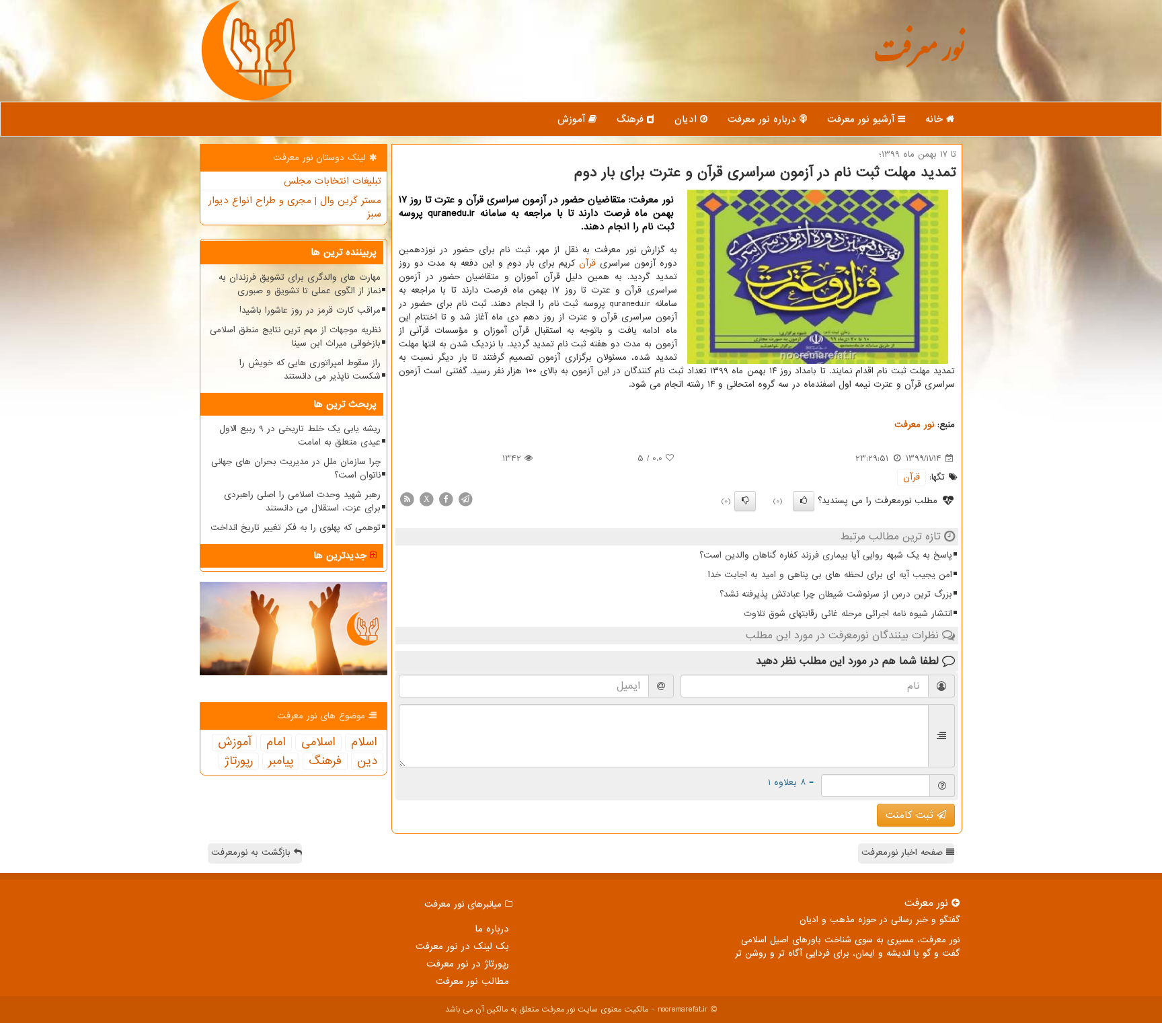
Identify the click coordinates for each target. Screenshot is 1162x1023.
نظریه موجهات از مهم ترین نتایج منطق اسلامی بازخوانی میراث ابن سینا (295, 337)
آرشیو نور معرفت (862, 119)
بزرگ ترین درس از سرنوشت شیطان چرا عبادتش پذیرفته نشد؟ (836, 594)
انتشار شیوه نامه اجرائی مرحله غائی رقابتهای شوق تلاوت (848, 613)
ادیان (687, 119)
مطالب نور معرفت (472, 981)
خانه (935, 119)
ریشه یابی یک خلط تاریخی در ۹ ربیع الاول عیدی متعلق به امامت (300, 435)
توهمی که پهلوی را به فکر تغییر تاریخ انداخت (295, 527)
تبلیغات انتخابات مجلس (332, 181)
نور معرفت (919, 57)
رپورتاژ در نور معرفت (467, 963)
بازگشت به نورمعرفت (252, 852)
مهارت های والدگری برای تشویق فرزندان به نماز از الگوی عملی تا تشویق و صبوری (300, 284)
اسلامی (318, 742)
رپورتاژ (239, 761)
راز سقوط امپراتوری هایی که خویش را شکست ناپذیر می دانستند (310, 369)
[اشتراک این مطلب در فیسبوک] (446, 498)
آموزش (572, 119)
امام (276, 742)
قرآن (587, 263)
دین (367, 761)
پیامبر (280, 761)
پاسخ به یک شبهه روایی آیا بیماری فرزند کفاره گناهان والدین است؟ (825, 555)
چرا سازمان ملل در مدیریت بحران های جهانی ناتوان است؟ (296, 468)
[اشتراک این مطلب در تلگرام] (465, 498)
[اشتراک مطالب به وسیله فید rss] (407, 498)
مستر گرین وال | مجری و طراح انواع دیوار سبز (294, 207)
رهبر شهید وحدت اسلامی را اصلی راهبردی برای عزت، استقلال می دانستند (302, 501)
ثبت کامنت (911, 815)
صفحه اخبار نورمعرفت (903, 852)
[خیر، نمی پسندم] (745, 501)
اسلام (364, 742)
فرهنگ (632, 119)
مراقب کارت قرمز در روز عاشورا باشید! (310, 310)
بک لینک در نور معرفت (462, 946)
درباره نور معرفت (764, 119)
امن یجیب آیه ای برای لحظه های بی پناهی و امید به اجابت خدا (830, 574)
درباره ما (492, 928)
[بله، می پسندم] (803, 501)
